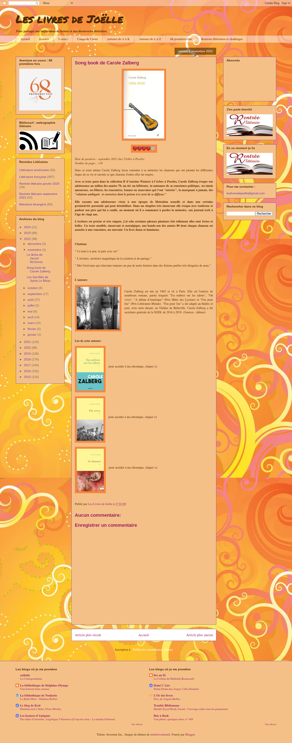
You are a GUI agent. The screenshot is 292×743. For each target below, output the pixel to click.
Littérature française (32, 176)
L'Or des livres (163, 695)
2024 (28, 227)
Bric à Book (161, 715)
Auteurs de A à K (118, 39)
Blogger (190, 734)
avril (31, 317)
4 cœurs (44, 39)
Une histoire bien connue (34, 689)
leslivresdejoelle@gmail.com (246, 193)
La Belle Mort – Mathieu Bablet (38, 699)
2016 (28, 371)
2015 (28, 377)
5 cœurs (63, 39)
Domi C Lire (162, 685)
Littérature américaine (34, 170)
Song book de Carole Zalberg (38, 269)
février (32, 329)
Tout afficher (137, 724)
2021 (28, 342)
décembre (35, 243)
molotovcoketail (160, 734)
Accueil (25, 39)
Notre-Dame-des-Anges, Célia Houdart (176, 689)
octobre (33, 288)
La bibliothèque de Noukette (38, 695)
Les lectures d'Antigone (35, 715)
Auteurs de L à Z (150, 39)
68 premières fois (181, 39)
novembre (35, 249)
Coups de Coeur (87, 39)
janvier (32, 334)
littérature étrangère (32, 204)
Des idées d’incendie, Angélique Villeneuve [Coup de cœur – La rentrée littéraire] (67, 719)
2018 (28, 359)
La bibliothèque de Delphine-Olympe (44, 685)
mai (30, 311)
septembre (35, 294)
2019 (28, 353)
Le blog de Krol (30, 705)
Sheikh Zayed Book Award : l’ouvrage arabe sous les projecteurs (191, 709)
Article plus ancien (199, 634)
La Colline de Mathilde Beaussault (174, 679)
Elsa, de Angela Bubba (167, 699)
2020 (28, 347)
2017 (28, 365)
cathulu (25, 675)
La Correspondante (31, 679)
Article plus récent (88, 634)
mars (31, 323)
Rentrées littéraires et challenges (222, 39)
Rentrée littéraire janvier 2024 (39, 183)
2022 (28, 239)
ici (155, 366)
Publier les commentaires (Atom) (153, 649)
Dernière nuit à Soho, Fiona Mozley (41, 709)
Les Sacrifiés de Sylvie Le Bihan (39, 278)
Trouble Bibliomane (166, 705)
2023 (28, 233)
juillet (31, 305)
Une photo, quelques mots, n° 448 (173, 719)
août (31, 299)
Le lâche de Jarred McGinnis (35, 258)
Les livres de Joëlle (69, 18)
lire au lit (160, 675)
